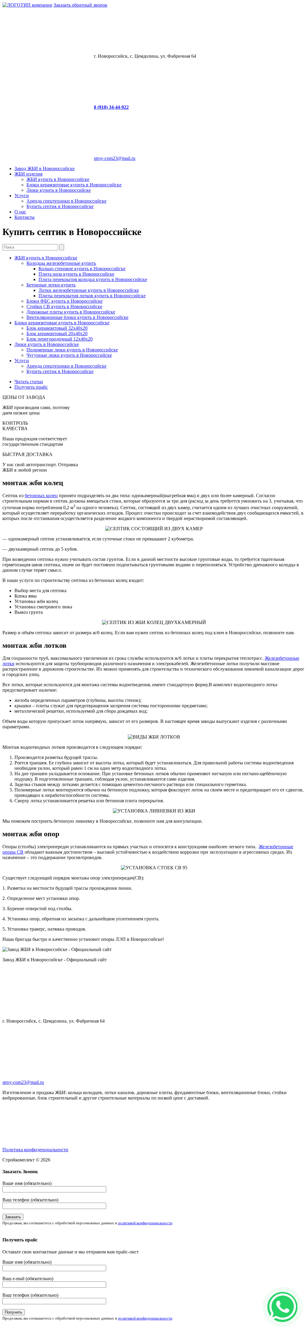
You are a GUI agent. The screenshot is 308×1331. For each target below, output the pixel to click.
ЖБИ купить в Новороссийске (57, 179)
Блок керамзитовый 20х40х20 (57, 333)
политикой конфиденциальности (145, 1223)
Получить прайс (31, 387)
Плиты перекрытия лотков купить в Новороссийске (92, 295)
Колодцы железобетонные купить (61, 263)
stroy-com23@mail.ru (114, 158)
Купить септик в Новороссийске (60, 206)
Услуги (21, 195)
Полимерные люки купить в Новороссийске (72, 349)
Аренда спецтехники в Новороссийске (66, 200)
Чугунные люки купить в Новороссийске (69, 355)
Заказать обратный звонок (80, 5)
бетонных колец (41, 495)
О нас (20, 211)
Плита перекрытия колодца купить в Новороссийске (92, 279)
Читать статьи (28, 381)
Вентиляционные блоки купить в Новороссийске (77, 317)
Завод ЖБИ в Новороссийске (44, 168)
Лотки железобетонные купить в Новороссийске (88, 290)
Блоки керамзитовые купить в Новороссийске (74, 184)
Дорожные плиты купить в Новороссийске (70, 311)
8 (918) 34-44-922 (111, 107)
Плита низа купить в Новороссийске (76, 274)
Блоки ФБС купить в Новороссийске (64, 301)
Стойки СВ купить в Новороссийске (64, 306)
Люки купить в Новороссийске (58, 190)
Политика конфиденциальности (35, 1149)
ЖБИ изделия (28, 173)
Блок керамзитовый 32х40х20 (57, 328)
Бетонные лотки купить (50, 284)
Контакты (24, 217)
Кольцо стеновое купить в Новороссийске (81, 268)
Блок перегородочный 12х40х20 (59, 338)
